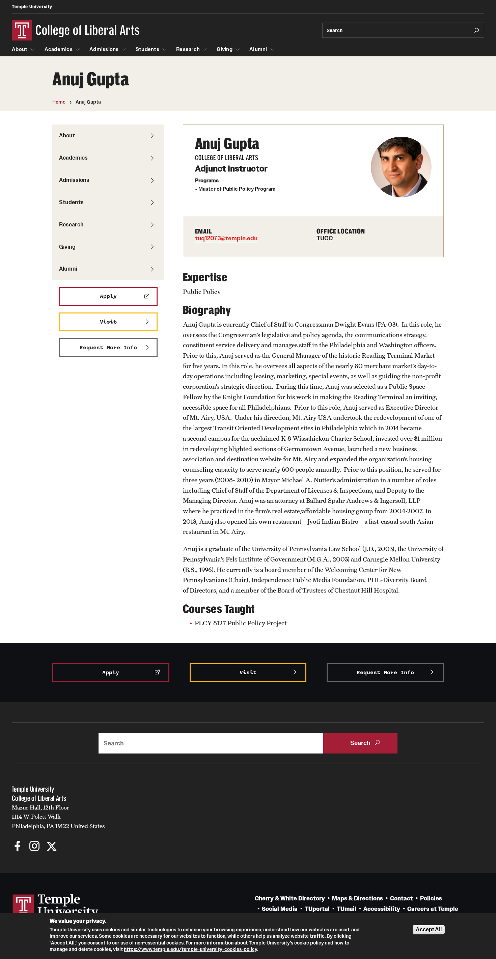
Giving (224, 49)
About (19, 49)
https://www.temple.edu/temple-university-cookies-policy (190, 949)
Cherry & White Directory (290, 898)
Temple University (32, 6)
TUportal (317, 908)
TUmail (346, 908)
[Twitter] (51, 847)
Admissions (104, 49)
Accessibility (381, 908)
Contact (401, 898)
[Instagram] (34, 847)
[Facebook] (18, 847)
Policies (431, 898)
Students (147, 49)
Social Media (280, 908)
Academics (59, 49)
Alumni (258, 49)
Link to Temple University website (56, 906)
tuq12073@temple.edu (226, 238)
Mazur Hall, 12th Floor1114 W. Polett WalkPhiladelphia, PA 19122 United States (58, 816)
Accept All (429, 929)
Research (188, 49)
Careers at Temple (432, 908)
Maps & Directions (357, 898)
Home (58, 102)
